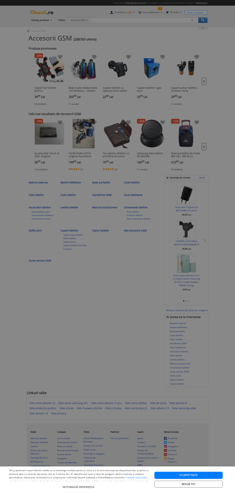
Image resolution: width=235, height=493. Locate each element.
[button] (79, 485)
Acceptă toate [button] (188, 475)
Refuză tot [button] (188, 484)
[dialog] (117, 479)
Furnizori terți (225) (136, 477)
